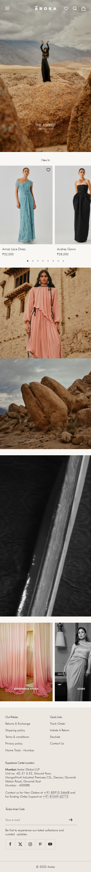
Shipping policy (15, 730)
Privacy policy (14, 743)
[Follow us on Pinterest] (40, 844)
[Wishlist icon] (66, 8)
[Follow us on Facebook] (10, 844)
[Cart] (83, 8)
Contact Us (57, 743)
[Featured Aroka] (26, 662)
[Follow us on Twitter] (20, 844)
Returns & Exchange (17, 723)
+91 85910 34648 (56, 792)
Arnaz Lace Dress (14, 249)
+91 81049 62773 (55, 796)
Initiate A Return (59, 730)
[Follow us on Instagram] (30, 844)
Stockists (55, 737)
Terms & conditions (17, 737)
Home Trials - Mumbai (19, 750)
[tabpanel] (27, 212)
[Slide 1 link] (45, 76)
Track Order (57, 723)
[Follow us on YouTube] (50, 844)
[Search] (75, 8)
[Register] (71, 819)
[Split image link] (45, 313)
